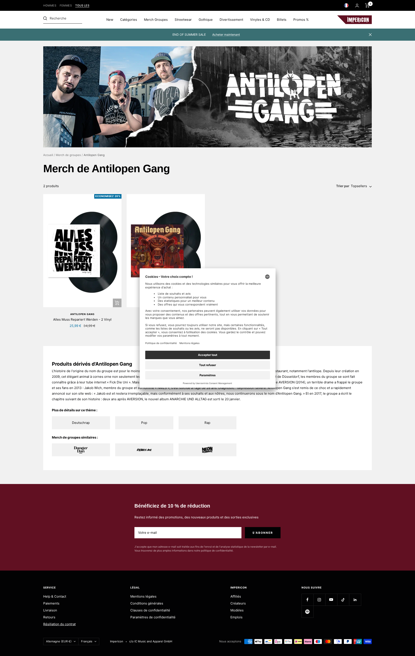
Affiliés (235, 596)
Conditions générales (146, 603)
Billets (281, 20)
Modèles (237, 610)
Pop (144, 423)
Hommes (49, 5)
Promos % (301, 20)
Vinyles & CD (260, 20)
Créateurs (238, 603)
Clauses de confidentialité (150, 610)
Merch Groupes (156, 20)
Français (86, 641)
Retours (49, 617)
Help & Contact (54, 596)
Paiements (51, 603)
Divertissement (231, 20)
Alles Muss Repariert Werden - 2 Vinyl (82, 319)
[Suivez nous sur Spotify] (307, 611)
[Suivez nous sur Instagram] (319, 600)
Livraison (50, 610)
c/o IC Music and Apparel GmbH (150, 641)
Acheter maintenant (226, 34)
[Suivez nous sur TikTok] (343, 600)
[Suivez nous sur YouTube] (331, 600)
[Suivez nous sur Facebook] (307, 600)
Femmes (66, 5)
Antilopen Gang (82, 314)
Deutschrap (81, 423)
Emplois (236, 617)
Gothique (206, 20)
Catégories (128, 20)
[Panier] (367, 5)
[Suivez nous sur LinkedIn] (355, 600)
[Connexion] (357, 5)
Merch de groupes (68, 155)
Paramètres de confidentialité (153, 617)
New (109, 20)
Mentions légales (143, 596)
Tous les (82, 5)
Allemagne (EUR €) (59, 641)
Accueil (48, 155)
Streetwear (183, 20)
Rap (207, 423)
